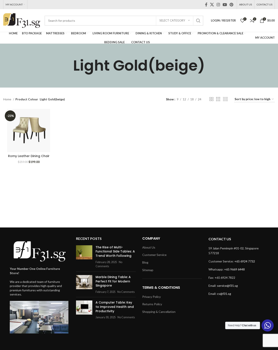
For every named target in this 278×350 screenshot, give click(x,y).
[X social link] (212, 4)
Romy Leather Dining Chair (29, 156)
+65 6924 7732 (244, 261)
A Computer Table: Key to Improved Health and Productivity (115, 306)
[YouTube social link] (224, 4)
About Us (148, 247)
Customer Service (154, 255)
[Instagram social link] (218, 4)
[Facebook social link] (206, 4)
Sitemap (147, 270)
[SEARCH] (198, 21)
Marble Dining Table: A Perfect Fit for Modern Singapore (113, 281)
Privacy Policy (151, 297)
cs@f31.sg (224, 293)
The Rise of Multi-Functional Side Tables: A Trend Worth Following (115, 251)
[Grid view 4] (225, 99)
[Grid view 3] (218, 99)
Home (7, 99)
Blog (145, 262)
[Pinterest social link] (231, 4)
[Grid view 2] (211, 99)
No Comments (126, 292)
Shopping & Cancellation (158, 312)
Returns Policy (152, 304)
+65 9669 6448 (234, 269)
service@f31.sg (227, 285)
